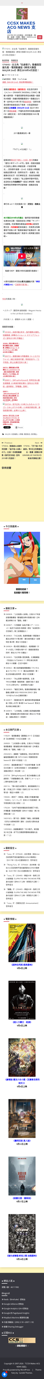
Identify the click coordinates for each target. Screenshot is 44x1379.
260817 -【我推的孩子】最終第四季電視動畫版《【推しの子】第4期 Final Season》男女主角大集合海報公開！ (23, 703)
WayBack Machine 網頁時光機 (16, 1317)
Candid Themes (25, 1373)
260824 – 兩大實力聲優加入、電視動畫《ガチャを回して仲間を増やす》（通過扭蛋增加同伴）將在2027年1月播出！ (22, 649)
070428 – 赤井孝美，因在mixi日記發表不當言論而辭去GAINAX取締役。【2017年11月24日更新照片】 (22, 857)
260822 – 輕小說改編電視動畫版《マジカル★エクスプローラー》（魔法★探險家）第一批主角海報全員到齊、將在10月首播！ (22, 671)
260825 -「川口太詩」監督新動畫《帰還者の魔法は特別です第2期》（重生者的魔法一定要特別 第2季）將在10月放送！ (23, 639)
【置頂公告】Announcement (27, 903)
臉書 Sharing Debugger (13, 1326)
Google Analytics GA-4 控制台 (16, 1308)
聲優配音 (14, 60)
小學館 (20, 434)
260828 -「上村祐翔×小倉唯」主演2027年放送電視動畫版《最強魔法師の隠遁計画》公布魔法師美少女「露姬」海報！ (23, 617)
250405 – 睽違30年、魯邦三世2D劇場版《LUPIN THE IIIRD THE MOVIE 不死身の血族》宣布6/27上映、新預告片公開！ (23, 878)
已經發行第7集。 (22, 284)
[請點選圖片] (22, 1342)
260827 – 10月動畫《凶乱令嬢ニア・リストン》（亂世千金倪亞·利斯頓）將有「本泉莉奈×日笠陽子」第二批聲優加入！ (23, 628)
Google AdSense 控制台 (14, 1304)
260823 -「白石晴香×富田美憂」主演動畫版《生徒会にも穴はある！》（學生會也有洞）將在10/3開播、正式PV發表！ (22, 660)
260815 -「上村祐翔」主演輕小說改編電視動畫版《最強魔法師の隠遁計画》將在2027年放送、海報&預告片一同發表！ (23, 714)
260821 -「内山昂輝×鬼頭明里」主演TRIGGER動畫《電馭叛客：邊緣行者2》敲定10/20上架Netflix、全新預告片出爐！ (22, 682)
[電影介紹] (22, 961)
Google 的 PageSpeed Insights (16, 1313)
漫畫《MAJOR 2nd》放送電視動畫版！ (18, 82)
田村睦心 (34, 434)
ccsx (9, 854)
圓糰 (9, 889)
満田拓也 (27, 434)
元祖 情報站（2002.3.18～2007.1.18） (19, 1322)
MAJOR (7, 434)
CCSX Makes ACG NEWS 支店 (21, 27)
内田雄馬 (14, 434)
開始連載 (12, 111)
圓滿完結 (27, 101)
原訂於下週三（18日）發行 (22, 160)
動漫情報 (5, 60)
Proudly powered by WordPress (16, 1370)
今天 (4, 299)
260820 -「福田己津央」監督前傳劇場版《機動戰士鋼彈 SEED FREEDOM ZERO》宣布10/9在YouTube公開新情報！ (23, 692)
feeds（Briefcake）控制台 (14, 1299)
